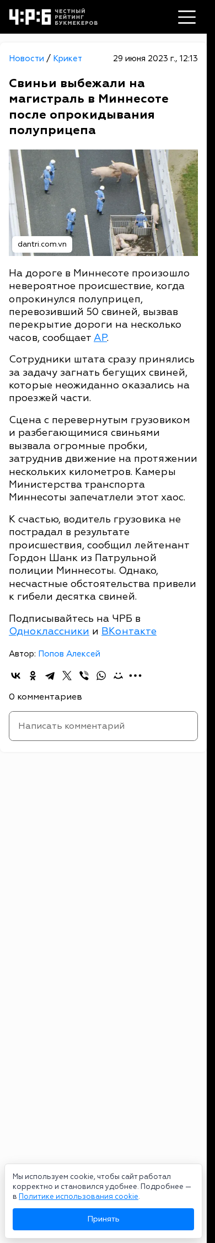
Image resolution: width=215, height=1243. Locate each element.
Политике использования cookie (78, 1196)
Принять (103, 1219)
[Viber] (84, 675)
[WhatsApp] (101, 675)
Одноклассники (49, 631)
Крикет (67, 59)
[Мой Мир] (118, 675)
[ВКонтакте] (16, 675)
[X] (67, 675)
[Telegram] (50, 675)
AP (100, 338)
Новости (27, 59)
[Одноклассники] (33, 675)
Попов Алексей (69, 654)
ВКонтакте (129, 631)
